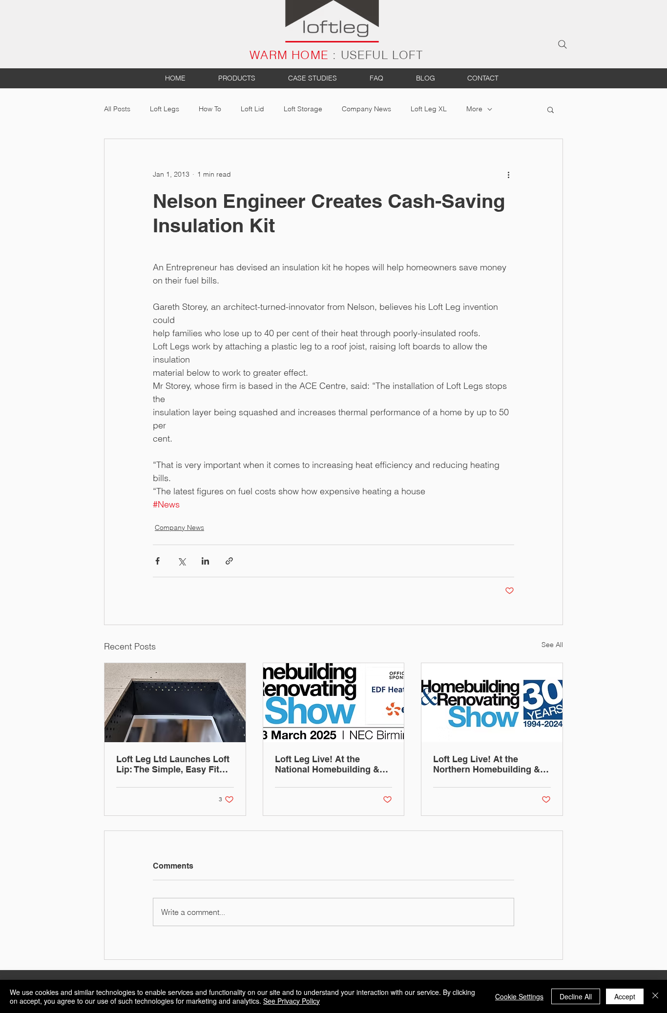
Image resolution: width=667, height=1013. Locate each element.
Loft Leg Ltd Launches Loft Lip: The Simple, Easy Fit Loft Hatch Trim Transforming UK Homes (172, 764)
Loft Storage (303, 108)
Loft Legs (164, 108)
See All (552, 644)
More (474, 108)
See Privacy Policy (291, 1001)
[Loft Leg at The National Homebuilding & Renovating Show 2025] (333, 702)
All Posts (117, 108)
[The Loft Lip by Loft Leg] (175, 702)
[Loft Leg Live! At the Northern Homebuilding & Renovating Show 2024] (492, 702)
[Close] (655, 996)
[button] (550, 109)
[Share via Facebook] (157, 561)
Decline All (576, 996)
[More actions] (508, 174)
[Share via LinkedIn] (205, 561)
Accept (624, 996)
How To (210, 108)
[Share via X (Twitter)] (181, 561)
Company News (366, 108)
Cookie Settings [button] (519, 996)
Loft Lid (252, 108)
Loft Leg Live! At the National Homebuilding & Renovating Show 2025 (327, 764)
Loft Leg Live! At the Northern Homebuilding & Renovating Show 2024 (486, 764)
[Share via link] (229, 561)
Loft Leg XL (429, 108)
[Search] (562, 44)
